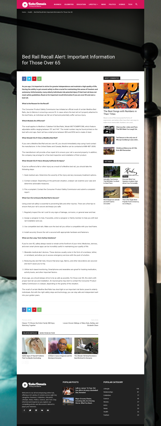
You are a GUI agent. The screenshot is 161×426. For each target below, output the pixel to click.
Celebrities (69, 4)
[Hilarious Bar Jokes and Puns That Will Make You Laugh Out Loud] (109, 130)
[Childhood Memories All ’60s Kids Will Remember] (109, 151)
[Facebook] (24, 79)
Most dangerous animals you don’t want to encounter (111, 201)
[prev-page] (23, 362)
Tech (130, 4)
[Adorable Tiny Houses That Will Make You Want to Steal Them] (112, 172)
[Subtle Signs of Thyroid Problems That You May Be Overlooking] (34, 346)
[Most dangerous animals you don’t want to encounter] (112, 192)
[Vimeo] (36, 410)
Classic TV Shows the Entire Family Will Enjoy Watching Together (38, 324)
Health (30, 12)
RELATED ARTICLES (30, 333)
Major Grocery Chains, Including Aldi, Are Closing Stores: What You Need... (85, 401)
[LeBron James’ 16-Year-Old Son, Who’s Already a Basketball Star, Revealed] (68, 391)
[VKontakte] (42, 410)
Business (57, 4)
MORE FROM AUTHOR (47, 333)
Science (122, 4)
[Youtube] (48, 410)
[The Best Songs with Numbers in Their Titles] (121, 96)
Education (81, 4)
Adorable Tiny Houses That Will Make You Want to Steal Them (111, 181)
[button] (136, 5)
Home (24, 12)
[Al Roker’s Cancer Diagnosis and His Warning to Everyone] (60, 346)
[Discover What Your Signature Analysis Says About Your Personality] (130, 172)
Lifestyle (92, 4)
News (103, 4)
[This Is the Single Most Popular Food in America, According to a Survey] (130, 192)
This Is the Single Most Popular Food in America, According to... (130, 201)
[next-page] (27, 362)
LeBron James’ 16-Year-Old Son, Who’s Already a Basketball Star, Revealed (86, 390)
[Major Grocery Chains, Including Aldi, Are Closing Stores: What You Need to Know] (68, 401)
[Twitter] (29, 79)
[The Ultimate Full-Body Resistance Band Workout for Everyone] (86, 346)
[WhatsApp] (39, 79)
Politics (112, 4)
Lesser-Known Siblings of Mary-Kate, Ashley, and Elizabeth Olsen (80, 324)
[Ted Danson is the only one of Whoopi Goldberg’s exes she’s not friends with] (109, 140)
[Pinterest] (34, 79)
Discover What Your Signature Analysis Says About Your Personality (130, 181)
